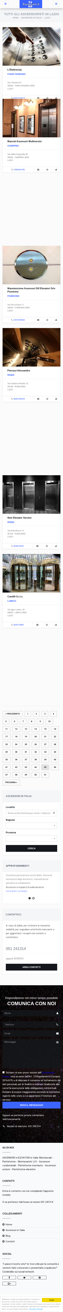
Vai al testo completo (16, 891)
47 (6, 775)
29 (6, 752)
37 (26, 759)
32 (35, 752)
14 (35, 729)
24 (16, 744)
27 (45, 744)
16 (55, 729)
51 (45, 775)
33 (45, 752)
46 (55, 767)
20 (35, 737)
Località (10, 807)
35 (6, 759)
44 (35, 767)
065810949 (18, 546)
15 (45, 729)
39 (45, 759)
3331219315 (19, 98)
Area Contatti (31, 967)
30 (16, 752)
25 (26, 744)
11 (6, 729)
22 (55, 737)
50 (35, 775)
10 (49, 721)
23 (6, 744)
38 (35, 759)
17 (6, 737)
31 (26, 752)
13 (26, 729)
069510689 (18, 625)
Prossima (10, 782)
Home (15, 18)
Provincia (11, 832)
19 (26, 737)
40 (55, 759)
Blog (8, 1235)
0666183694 (19, 399)
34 (55, 752)
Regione (10, 820)
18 (16, 737)
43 (26, 767)
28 (55, 744)
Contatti (10, 1241)
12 (16, 729)
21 (45, 737)
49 (26, 775)
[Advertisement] (31, 208)
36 (16, 759)
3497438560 (19, 320)
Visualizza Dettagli (35, 1309)
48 (16, 775)
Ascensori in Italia (31, 18)
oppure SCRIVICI (15, 958)
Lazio (47, 18)
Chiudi (51, 1300)
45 (45, 767)
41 (6, 767)
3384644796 (19, 169)
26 (35, 744)
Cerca (32, 848)
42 (16, 767)
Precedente (13, 714)
